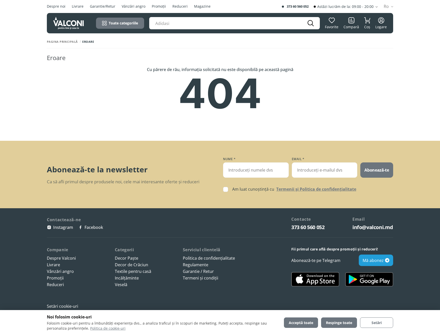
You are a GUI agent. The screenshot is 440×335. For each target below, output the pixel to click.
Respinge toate (339, 322)
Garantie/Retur (102, 6)
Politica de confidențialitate (209, 258)
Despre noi (56, 6)
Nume (229, 159)
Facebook (94, 227)
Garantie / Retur (198, 271)
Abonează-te (376, 170)
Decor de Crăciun (131, 265)
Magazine (202, 6)
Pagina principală (62, 41)
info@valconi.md (372, 227)
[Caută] (311, 23)
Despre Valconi (61, 258)
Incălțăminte (127, 278)
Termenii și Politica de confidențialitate (316, 189)
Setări (377, 322)
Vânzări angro (133, 6)
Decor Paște (126, 258)
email (298, 159)
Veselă (121, 284)
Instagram (63, 227)
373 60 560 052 (298, 6)
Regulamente (195, 265)
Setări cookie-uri (62, 306)
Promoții (159, 6)
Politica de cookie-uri (108, 328)
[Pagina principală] (68, 23)
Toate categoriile (123, 23)
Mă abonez (373, 260)
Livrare (78, 6)
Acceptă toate (301, 322)
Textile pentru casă (133, 271)
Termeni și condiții (200, 278)
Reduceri (180, 6)
